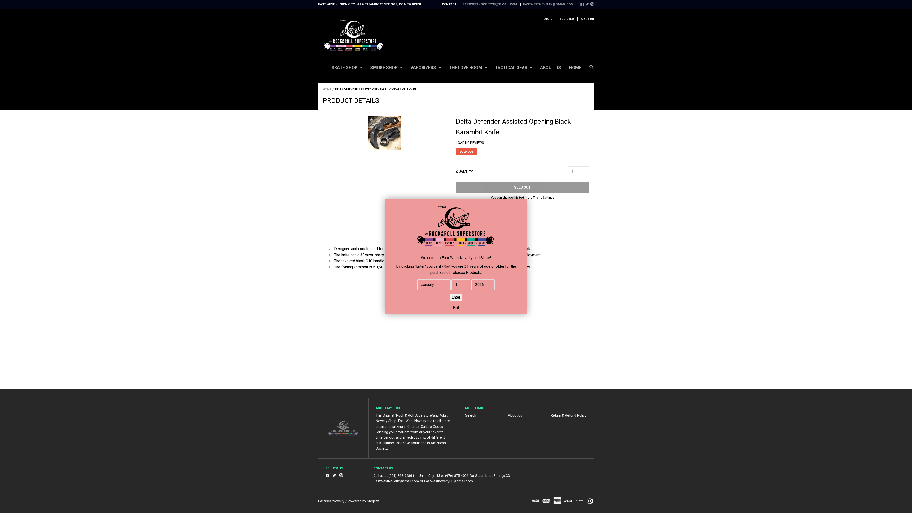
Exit (456, 307)
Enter (456, 297)
